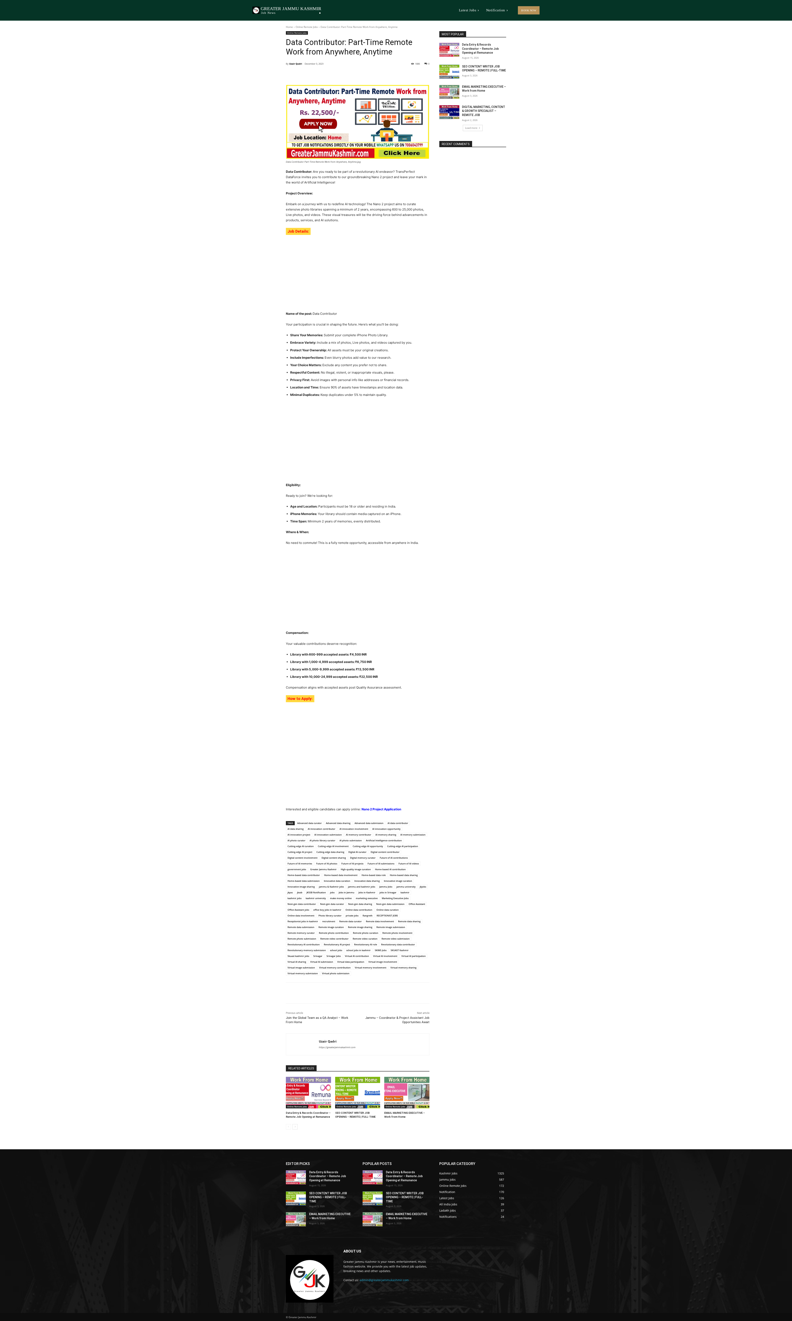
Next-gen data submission (390, 904)
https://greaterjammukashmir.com (337, 1047)
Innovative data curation (337, 880)
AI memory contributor (358, 834)
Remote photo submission (302, 938)
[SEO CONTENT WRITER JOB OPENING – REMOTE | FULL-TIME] (357, 1092)
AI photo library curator (322, 840)
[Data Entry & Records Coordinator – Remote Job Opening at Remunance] (308, 1092)
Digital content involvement (302, 857)
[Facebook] (314, 74)
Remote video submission (396, 938)
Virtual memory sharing (403, 967)
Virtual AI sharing (297, 961)
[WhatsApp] (343, 74)
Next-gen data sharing (360, 904)
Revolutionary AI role (365, 944)
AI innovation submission (328, 834)
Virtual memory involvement (370, 967)
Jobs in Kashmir (366, 892)
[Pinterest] (333, 74)
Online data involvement (301, 915)
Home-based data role (374, 875)
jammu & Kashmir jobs (331, 886)
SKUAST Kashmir (400, 950)
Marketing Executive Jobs (395, 898)
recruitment (328, 921)
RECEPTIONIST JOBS (387, 915)
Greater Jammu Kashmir (323, 869)
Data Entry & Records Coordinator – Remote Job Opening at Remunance (480, 48)
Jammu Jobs (385, 886)
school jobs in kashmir (358, 950)
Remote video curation (365, 938)
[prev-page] (288, 1126)
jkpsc (290, 892)
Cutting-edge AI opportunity (368, 846)
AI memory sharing (385, 834)
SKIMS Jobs (381, 950)
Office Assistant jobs (298, 909)
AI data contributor (398, 823)
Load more (471, 128)
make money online (341, 898)
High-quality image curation (356, 869)
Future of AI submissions (381, 863)
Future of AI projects (352, 863)
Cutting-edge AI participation (402, 846)
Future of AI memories (300, 863)
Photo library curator (330, 915)
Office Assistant (417, 904)
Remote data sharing (409, 921)
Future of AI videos (408, 863)
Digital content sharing (334, 857)
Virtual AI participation (413, 956)
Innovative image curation (398, 880)
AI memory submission (412, 834)
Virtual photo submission (335, 973)
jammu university (406, 886)
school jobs (336, 950)
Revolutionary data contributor (398, 944)
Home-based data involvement (340, 875)
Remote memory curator (301, 932)
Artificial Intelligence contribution (384, 840)
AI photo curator (296, 840)
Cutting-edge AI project (300, 851)
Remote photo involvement (397, 932)
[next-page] (295, 1126)
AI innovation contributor (321, 828)
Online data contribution (358, 909)
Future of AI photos (326, 863)
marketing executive (367, 898)
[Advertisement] (357, 271)
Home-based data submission (304, 880)
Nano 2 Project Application (381, 809)
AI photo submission (350, 840)
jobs (332, 892)
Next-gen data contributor (302, 904)
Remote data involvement (380, 921)
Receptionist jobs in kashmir (303, 921)
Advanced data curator (309, 823)
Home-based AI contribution (390, 869)
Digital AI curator (357, 851)
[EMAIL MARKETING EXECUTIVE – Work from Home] (406, 1092)
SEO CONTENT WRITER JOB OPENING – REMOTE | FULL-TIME (328, 1197)
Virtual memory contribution (335, 967)
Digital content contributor (385, 851)
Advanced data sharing (338, 823)
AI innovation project (299, 834)
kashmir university (316, 898)
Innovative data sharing (367, 880)
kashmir (405, 892)
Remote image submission (390, 927)
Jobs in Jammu (346, 892)
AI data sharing (296, 828)
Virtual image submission (301, 967)
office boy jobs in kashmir (327, 909)
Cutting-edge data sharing (330, 851)
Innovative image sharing (301, 886)
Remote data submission (301, 927)
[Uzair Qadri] (302, 1044)
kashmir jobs (295, 898)
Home (289, 27)
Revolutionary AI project (337, 944)
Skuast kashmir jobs (298, 956)
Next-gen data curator (332, 904)
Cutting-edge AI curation (301, 846)
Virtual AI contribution (357, 956)
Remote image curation (331, 927)
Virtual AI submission (321, 961)
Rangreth (367, 915)
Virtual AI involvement (385, 956)
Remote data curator (350, 921)
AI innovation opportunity (386, 828)
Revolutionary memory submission (307, 950)
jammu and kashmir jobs (361, 886)
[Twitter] (324, 74)
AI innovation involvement (353, 828)
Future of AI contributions (394, 857)
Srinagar (317, 956)
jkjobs (423, 886)
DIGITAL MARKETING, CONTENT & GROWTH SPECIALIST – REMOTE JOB (483, 111)
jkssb (299, 892)
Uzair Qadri (295, 63)
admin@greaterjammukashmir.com (384, 1280)
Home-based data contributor (304, 875)
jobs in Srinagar (388, 892)
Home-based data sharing (404, 875)
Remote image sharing (360, 927)
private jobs (352, 915)
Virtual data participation (350, 961)
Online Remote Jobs (307, 27)
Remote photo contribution (334, 932)
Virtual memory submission (303, 973)
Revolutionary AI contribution (304, 944)
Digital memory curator (363, 857)
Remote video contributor (334, 938)
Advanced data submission (369, 823)
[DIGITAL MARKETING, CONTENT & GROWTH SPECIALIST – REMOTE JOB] (449, 112)
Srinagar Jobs (333, 956)
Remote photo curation (365, 932)
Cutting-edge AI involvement (333, 846)
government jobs (297, 869)
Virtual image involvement (382, 961)
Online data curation (387, 909)
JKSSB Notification (316, 892)
